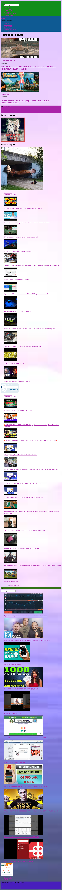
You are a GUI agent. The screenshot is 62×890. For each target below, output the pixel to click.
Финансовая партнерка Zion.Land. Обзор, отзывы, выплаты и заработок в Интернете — (30, 328)
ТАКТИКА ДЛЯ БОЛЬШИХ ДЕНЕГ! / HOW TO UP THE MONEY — (23, 497)
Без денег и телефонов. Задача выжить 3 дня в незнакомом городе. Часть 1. (27, 640)
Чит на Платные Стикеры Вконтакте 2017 (16, 762)
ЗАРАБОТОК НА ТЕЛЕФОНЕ (12, 713)
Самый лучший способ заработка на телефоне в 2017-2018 (21, 837)
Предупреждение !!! (10, 13)
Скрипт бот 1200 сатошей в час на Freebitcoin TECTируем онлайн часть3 (26, 294)
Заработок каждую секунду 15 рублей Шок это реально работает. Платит (25, 786)
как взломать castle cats (11, 581)
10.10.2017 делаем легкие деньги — (14, 363)
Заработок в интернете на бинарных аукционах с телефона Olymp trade (25, 616)
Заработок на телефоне (8, 60)
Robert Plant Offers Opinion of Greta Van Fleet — (18, 381)
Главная (6, 7)
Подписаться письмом (10, 391)
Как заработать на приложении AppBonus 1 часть (18, 861)
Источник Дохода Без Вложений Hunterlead (17, 279)
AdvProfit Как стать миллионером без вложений (18, 251)
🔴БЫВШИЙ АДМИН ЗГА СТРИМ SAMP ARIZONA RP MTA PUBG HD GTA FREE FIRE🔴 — (31, 440)
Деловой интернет (6, 384)
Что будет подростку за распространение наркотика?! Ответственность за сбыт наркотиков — (32, 469)
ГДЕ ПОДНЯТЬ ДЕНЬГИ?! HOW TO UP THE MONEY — (20, 455)
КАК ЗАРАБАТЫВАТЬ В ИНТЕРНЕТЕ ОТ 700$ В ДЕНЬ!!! (21, 689)
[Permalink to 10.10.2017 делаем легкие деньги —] (10, 361)
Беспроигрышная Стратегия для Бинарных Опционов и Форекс (23, 208)
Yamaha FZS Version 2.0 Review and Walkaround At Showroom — (23, 346)
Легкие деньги (8, 12)
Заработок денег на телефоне (13, 664)
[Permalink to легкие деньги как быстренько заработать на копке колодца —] (10, 545)
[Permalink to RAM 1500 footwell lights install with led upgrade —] (10, 308)
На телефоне (8, 9)
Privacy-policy (8, 878)
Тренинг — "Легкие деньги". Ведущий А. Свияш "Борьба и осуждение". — (26, 530)
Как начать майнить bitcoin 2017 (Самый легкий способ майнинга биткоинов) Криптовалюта (31, 265)
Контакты (6, 879)
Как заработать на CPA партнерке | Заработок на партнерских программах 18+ (27, 223)
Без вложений (8, 10)
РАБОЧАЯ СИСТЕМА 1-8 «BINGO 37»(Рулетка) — (19, 410)
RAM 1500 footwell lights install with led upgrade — (18, 311)
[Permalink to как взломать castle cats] (10, 578)
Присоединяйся (8, 15)
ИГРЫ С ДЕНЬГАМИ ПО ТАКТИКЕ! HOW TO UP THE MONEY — (23, 483)
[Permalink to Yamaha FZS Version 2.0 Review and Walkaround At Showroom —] (10, 343)
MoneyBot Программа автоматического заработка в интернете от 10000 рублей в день (30, 738)
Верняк (3, 2)
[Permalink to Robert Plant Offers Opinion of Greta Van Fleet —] (10, 378)
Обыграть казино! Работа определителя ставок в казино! (21, 237)
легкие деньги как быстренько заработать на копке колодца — (22, 548)
